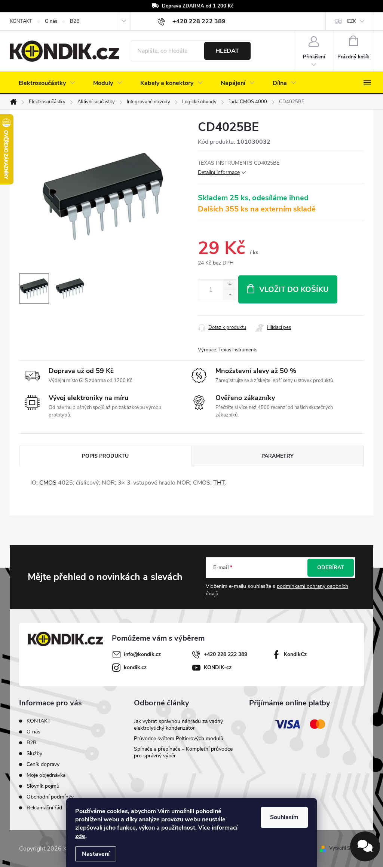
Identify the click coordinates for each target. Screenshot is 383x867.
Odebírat (330, 567)
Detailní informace (219, 172)
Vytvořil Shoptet (346, 848)
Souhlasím (284, 817)
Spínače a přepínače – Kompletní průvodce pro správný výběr (183, 752)
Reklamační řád (44, 807)
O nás (51, 21)
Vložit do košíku (294, 289)
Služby (34, 753)
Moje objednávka (46, 775)
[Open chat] (365, 846)
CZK (351, 21)
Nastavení (96, 854)
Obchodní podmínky (50, 796)
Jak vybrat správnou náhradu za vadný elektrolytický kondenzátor (178, 725)
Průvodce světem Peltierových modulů (178, 738)
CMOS (47, 483)
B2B (75, 21)
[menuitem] (47, 83)
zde (80, 836)
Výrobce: (227, 350)
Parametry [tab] (277, 456)
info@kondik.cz (142, 654)
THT (219, 483)
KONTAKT (21, 21)
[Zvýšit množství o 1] (230, 285)
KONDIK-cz (218, 667)
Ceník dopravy (43, 764)
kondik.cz (135, 667)
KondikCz (295, 654)
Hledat (227, 51)
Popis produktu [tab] (105, 456)
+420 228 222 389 (225, 654)
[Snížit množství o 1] (230, 295)
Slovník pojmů (43, 786)
